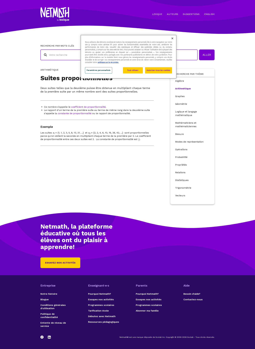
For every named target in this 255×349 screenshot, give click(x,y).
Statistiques (182, 180)
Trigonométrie (183, 187)
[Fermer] (172, 38)
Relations (180, 172)
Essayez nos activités (60, 262)
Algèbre (179, 80)
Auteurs (172, 14)
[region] (128, 56)
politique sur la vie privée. (108, 62)
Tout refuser (132, 70)
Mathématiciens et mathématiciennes (185, 124)
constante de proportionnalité (74, 113)
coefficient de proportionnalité (88, 106)
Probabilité (181, 157)
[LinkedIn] (49, 337)
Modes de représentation (189, 141)
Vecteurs (180, 195)
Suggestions (191, 14)
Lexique (157, 14)
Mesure (179, 134)
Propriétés (181, 164)
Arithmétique (183, 88)
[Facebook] (43, 337)
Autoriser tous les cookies (158, 70)
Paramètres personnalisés (99, 70)
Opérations (181, 149)
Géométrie (181, 103)
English (209, 14)
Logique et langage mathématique (186, 113)
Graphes (180, 96)
